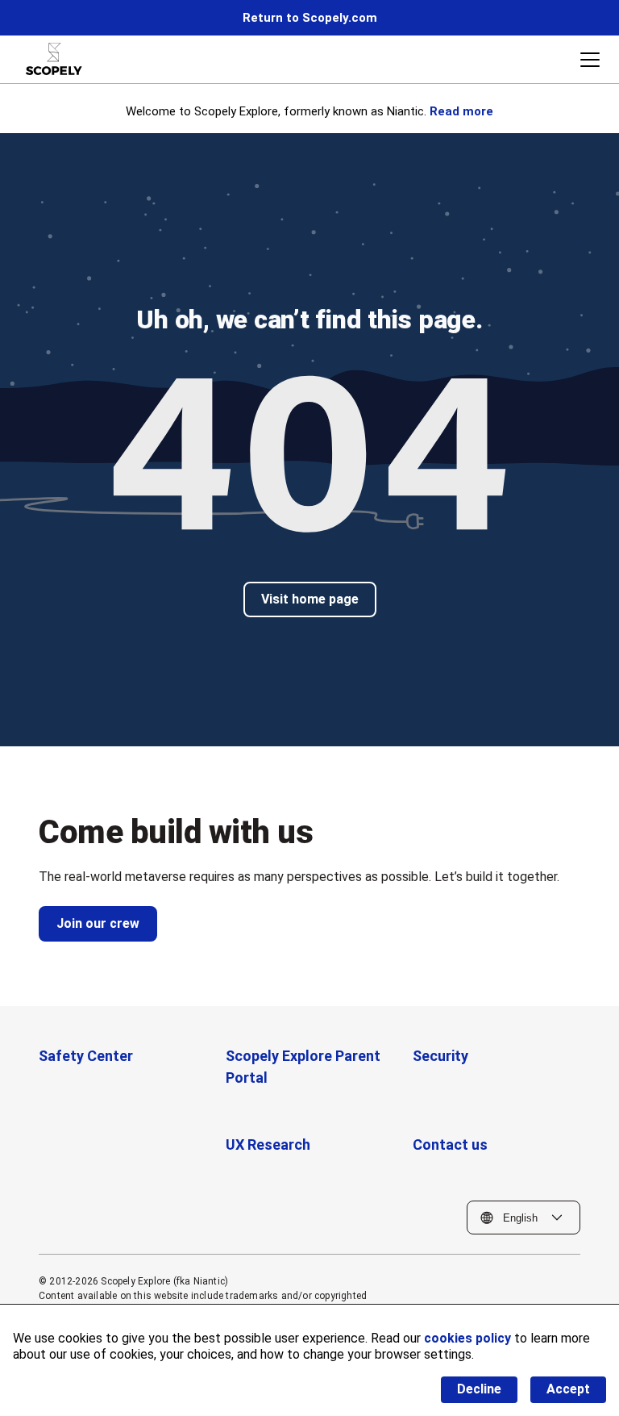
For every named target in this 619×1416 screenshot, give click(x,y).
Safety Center (86, 1055)
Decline (479, 1389)
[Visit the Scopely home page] (54, 59)
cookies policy (467, 1338)
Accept (568, 1389)
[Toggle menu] (590, 59)
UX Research (268, 1144)
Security (440, 1055)
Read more (461, 111)
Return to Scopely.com (310, 17)
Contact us (450, 1144)
